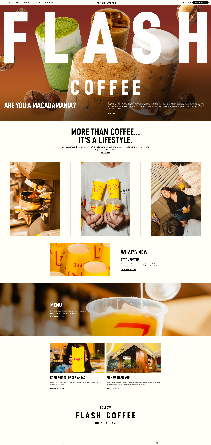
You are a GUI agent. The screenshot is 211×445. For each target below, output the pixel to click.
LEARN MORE (105, 153)
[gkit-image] (106, 2)
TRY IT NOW (111, 113)
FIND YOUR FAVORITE (57, 317)
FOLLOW (105, 407)
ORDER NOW (186, 2)
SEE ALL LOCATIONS (112, 388)
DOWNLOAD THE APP (57, 388)
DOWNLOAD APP (200, 2)
